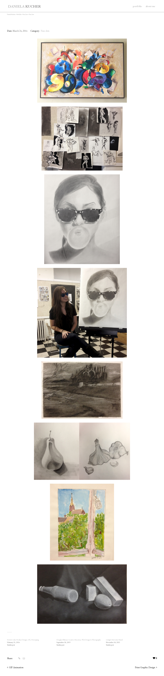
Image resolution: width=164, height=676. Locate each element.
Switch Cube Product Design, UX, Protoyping (23, 640)
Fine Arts (45, 30)
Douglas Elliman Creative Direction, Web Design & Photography (79, 640)
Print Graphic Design (145, 667)
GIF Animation (16, 667)
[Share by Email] (23, 658)
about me (150, 6)
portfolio (137, 6)
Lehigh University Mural (114, 640)
